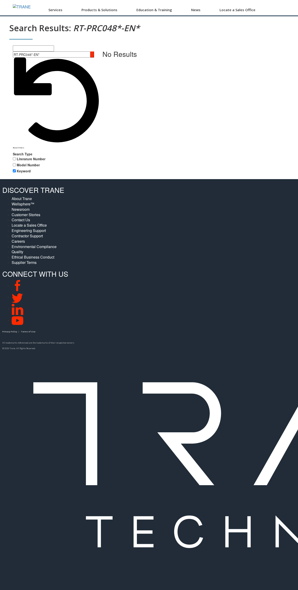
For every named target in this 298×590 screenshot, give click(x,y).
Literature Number (31, 159)
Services (55, 9)
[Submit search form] (92, 54)
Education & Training (154, 9)
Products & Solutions (99, 9)
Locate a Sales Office (237, 9)
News (195, 9)
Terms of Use (28, 331)
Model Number (28, 165)
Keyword (24, 171)
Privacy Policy (9, 331)
